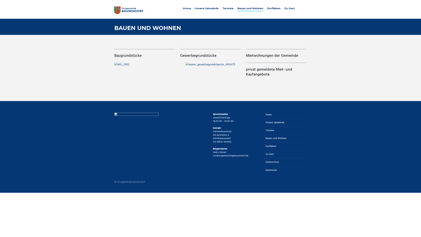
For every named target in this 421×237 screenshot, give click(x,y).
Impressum (271, 170)
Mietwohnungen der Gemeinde (272, 56)
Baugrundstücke (128, 56)
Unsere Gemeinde (207, 8)
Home (187, 8)
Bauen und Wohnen (250, 8)
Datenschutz (272, 162)
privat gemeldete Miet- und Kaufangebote (269, 72)
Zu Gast (289, 8)
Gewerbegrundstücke (198, 56)
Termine (228, 8)
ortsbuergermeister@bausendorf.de (230, 156)
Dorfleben (273, 8)
